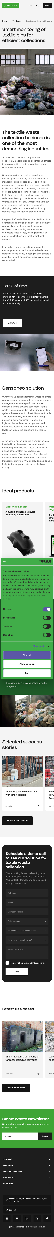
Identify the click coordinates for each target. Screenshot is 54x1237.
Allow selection (27, 664)
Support (12, 1210)
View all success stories (17, 820)
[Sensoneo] (10, 5)
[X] (37, 1218)
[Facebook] (47, 1218)
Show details (39, 646)
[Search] (37, 5)
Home (4, 21)
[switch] (47, 618)
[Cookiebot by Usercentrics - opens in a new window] (39, 561)
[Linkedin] (27, 1218)
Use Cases (16, 21)
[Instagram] (7, 1218)
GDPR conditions (37, 963)
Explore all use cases (16, 1088)
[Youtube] (17, 1218)
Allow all (27, 655)
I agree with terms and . (28, 963)
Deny (27, 673)
